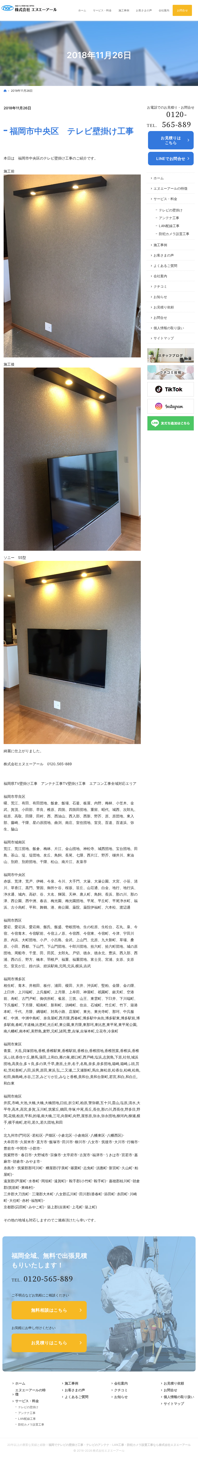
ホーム (159, 178)
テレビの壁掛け (171, 210)
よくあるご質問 (165, 266)
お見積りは (171, 140)
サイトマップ (164, 338)
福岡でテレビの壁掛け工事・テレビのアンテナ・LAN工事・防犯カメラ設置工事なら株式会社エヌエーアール (120, 1445)
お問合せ (160, 317)
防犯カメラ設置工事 (174, 234)
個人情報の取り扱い (169, 328)
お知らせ (160, 297)
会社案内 (160, 276)
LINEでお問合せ (170, 158)
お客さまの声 (164, 255)
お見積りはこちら (49, 1342)
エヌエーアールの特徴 (170, 188)
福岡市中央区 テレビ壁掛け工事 (72, 131)
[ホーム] (5, 90)
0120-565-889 (176, 120)
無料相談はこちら (49, 1310)
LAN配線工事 (169, 226)
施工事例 (160, 245)
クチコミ (160, 286)
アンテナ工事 (169, 218)
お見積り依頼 (164, 307)
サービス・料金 (165, 199)
